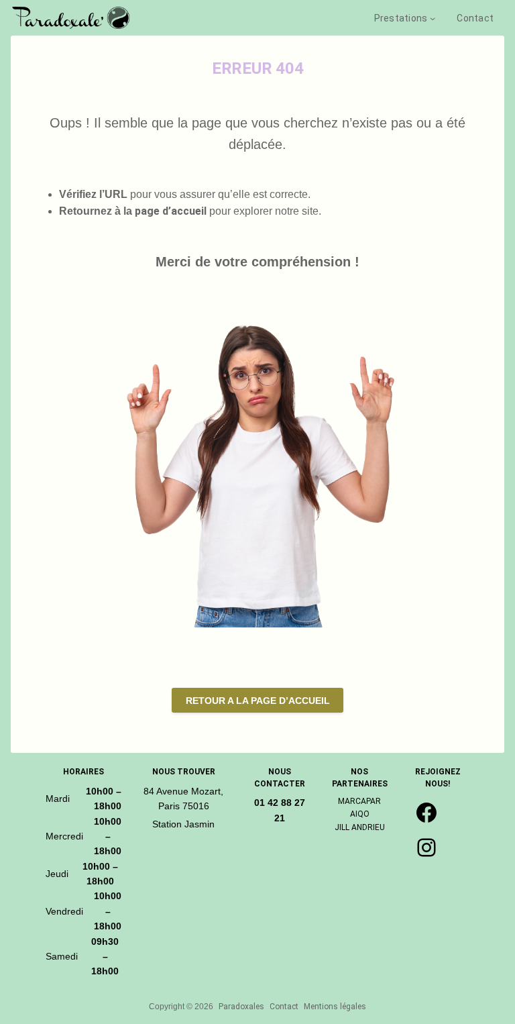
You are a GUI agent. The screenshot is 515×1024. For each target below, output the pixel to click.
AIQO (359, 814)
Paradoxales (241, 1006)
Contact (284, 1006)
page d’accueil (171, 211)
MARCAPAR (359, 801)
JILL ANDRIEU (360, 827)
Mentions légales (335, 1006)
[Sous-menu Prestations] (432, 18)
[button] (257, 700)
